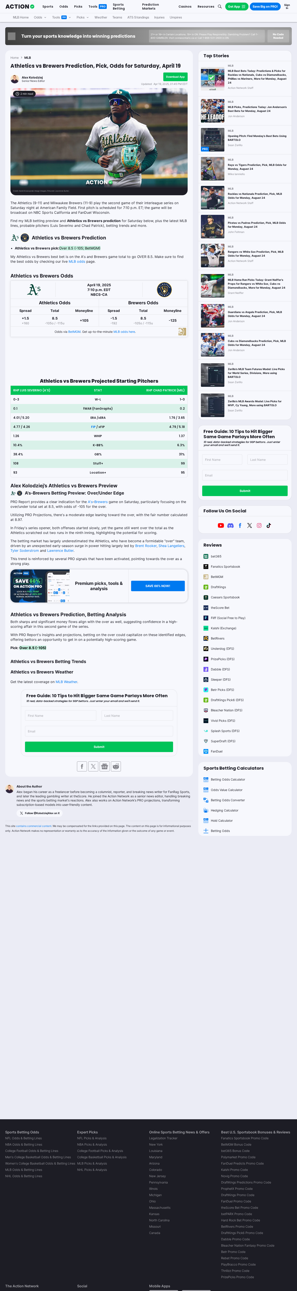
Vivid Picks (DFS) (223, 720)
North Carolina (159, 1220)
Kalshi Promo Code (234, 1169)
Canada (154, 1233)
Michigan (155, 1195)
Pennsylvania (158, 1182)
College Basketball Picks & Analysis (102, 1157)
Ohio (152, 1201)
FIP (93, 427)
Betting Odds (220, 831)
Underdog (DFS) (222, 648)
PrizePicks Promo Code (237, 1277)
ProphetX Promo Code (237, 1188)
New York (156, 1144)
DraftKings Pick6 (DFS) (227, 700)
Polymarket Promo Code (238, 1157)
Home (14, 57)
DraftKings (218, 587)
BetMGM (74, 331)
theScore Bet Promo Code (239, 1207)
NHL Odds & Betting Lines (23, 1176)
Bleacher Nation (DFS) (226, 710)
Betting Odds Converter (228, 800)
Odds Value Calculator (226, 790)
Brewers (101, 502)
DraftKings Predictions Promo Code (246, 1182)
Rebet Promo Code (234, 1258)
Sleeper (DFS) (221, 679)
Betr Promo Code (233, 1252)
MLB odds (77, 261)
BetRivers (217, 638)
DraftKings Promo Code (237, 1195)
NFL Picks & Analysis (92, 1138)
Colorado (155, 1169)
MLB (27, 57)
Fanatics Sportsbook (225, 566)
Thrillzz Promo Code (235, 1270)
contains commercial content (33, 826)
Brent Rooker (146, 546)
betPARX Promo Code (236, 1214)
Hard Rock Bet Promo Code (240, 1220)
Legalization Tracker (163, 1138)
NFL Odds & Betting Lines (23, 1138)
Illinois (153, 1188)
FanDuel (216, 751)
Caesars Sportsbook (225, 597)
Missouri (155, 1226)
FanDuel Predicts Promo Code (242, 1163)
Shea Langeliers (171, 546)
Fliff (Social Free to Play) (228, 618)
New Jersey (157, 1176)
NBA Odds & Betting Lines (23, 1144)
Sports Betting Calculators (234, 768)
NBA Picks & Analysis (92, 1144)
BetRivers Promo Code (237, 1226)
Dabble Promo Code (235, 1239)
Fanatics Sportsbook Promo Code (245, 1138)
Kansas (154, 1214)
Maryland (155, 1157)
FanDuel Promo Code (236, 1201)
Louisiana (155, 1151)
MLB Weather (66, 682)
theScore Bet (220, 607)
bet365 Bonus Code (235, 1151)
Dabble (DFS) (220, 669)
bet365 (216, 556)
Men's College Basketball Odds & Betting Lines (38, 1157)
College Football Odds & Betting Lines (31, 1151)
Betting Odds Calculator (228, 779)
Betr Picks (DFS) (222, 690)
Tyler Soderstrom (24, 550)
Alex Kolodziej (32, 77)
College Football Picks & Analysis (100, 1151)
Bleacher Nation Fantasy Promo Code (247, 1245)
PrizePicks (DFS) (223, 659)
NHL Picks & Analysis (92, 1169)
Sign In (287, 6)
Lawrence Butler (60, 550)
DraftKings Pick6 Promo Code (242, 1233)
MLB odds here (124, 331)
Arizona (154, 1163)
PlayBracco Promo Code (238, 1264)
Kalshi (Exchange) (223, 628)
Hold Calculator (222, 820)
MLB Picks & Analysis (92, 1163)
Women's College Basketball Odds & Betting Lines (40, 1163)
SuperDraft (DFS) (223, 741)
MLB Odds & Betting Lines (23, 1169)
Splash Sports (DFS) (225, 731)
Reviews (213, 545)
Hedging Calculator (224, 810)
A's (90, 502)
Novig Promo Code (234, 1176)
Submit (99, 747)
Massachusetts (159, 1207)
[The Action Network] (20, 6)
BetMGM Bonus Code (236, 1144)
